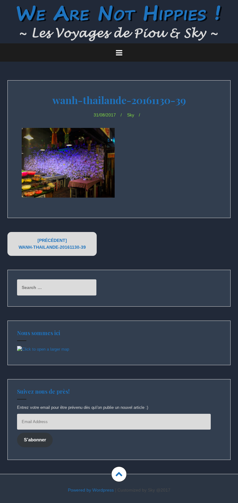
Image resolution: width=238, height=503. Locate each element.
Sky (130, 114)
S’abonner (35, 439)
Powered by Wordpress (91, 490)
